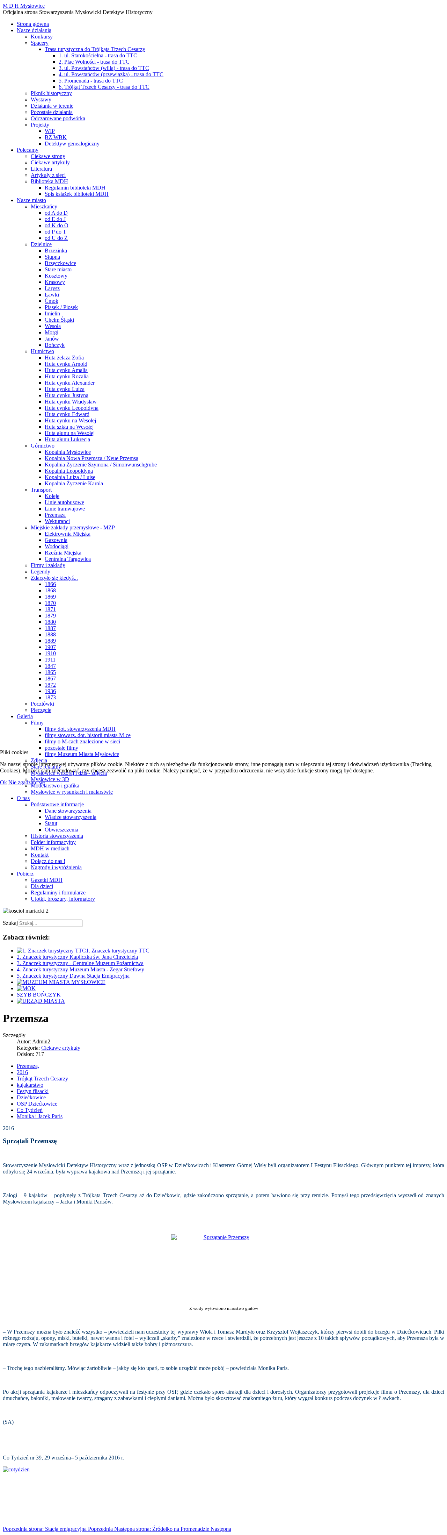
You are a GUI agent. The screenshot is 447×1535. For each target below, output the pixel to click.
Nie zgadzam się (26, 782)
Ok (3, 782)
